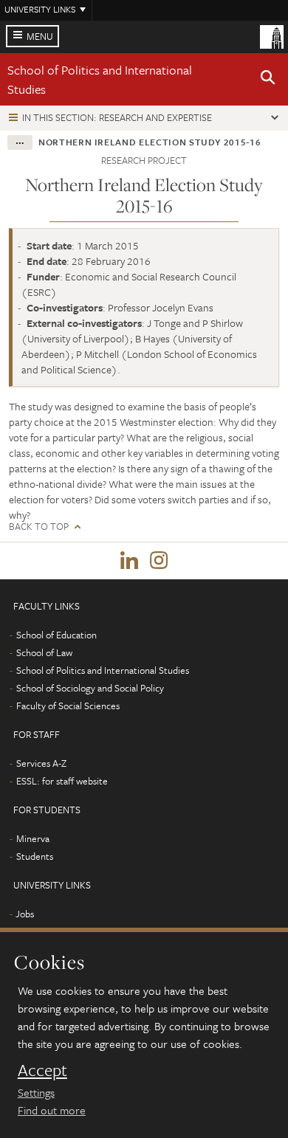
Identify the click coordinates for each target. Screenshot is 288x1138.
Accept (42, 1070)
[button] (268, 79)
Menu (40, 36)
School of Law (44, 652)
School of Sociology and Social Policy (90, 687)
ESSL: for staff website (62, 780)
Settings (36, 1092)
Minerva (32, 838)
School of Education (56, 634)
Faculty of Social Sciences (68, 705)
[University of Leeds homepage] (272, 35)
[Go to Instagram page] (159, 561)
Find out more (52, 1110)
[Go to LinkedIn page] (129, 561)
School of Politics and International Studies (102, 670)
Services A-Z (41, 763)
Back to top (39, 527)
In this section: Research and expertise (117, 117)
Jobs (25, 913)
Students (34, 856)
